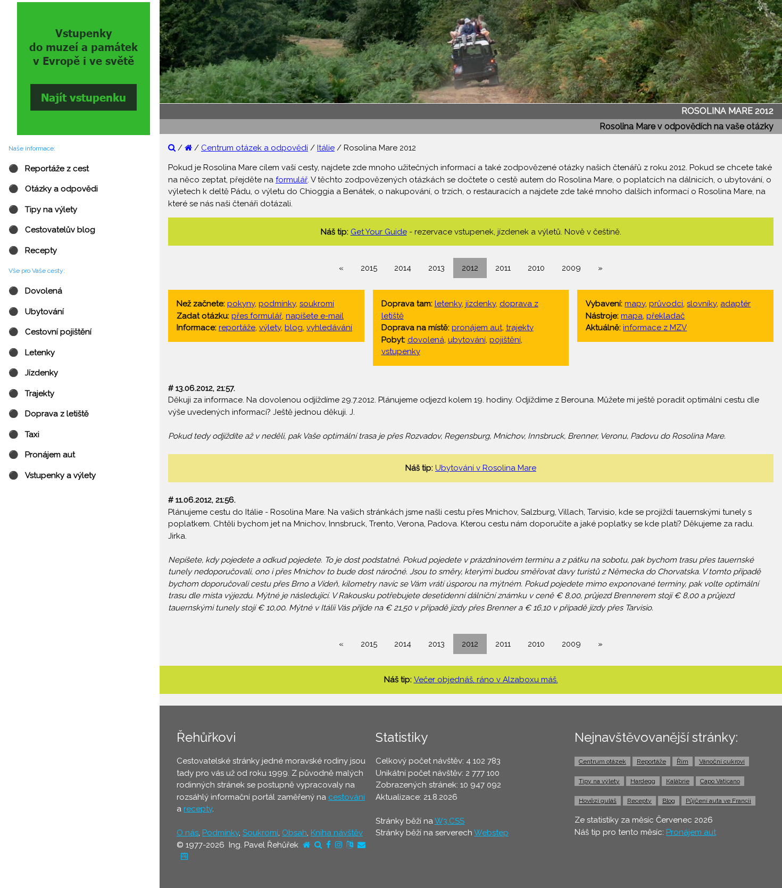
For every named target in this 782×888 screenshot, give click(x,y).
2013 (436, 268)
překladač (665, 316)
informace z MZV (655, 327)
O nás (187, 832)
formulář (291, 180)
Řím (682, 761)
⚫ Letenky (32, 352)
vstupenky (400, 351)
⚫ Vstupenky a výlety (52, 475)
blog (294, 327)
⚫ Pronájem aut (42, 454)
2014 (402, 268)
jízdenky (480, 303)
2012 (470, 268)
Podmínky (220, 832)
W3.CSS (449, 821)
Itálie (326, 148)
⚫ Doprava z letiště (49, 413)
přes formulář (256, 316)
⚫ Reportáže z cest (49, 168)
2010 (536, 268)
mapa (632, 316)
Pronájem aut (691, 832)
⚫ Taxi (24, 434)
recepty (198, 809)
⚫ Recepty (33, 250)
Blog (668, 801)
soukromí (317, 303)
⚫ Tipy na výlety (43, 209)
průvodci (666, 303)
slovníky (702, 303)
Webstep (491, 832)
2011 (503, 268)
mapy (635, 303)
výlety (270, 327)
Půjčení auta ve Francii (718, 801)
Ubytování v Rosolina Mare (485, 468)
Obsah (294, 832)
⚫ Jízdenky (33, 373)
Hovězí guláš (598, 801)
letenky (448, 303)
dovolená (425, 340)
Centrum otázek (602, 761)
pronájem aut (477, 327)
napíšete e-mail (315, 316)
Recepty (639, 801)
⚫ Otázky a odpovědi (53, 189)
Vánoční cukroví (722, 761)
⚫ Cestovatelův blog (52, 229)
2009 (571, 268)
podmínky (277, 303)
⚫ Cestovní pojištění (50, 332)
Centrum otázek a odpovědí (254, 148)
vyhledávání (329, 327)
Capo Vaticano (720, 781)
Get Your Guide (379, 232)
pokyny (241, 303)
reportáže (237, 327)
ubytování (467, 340)
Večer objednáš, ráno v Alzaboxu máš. (486, 679)
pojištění (505, 340)
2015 (369, 268)
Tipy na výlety (599, 781)
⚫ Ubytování (36, 311)
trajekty (520, 327)
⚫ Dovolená (35, 291)
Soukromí (260, 832)
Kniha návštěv (337, 832)
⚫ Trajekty (31, 393)
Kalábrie (677, 781)
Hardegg (642, 781)
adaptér (735, 303)
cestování (346, 797)
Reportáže (651, 761)
